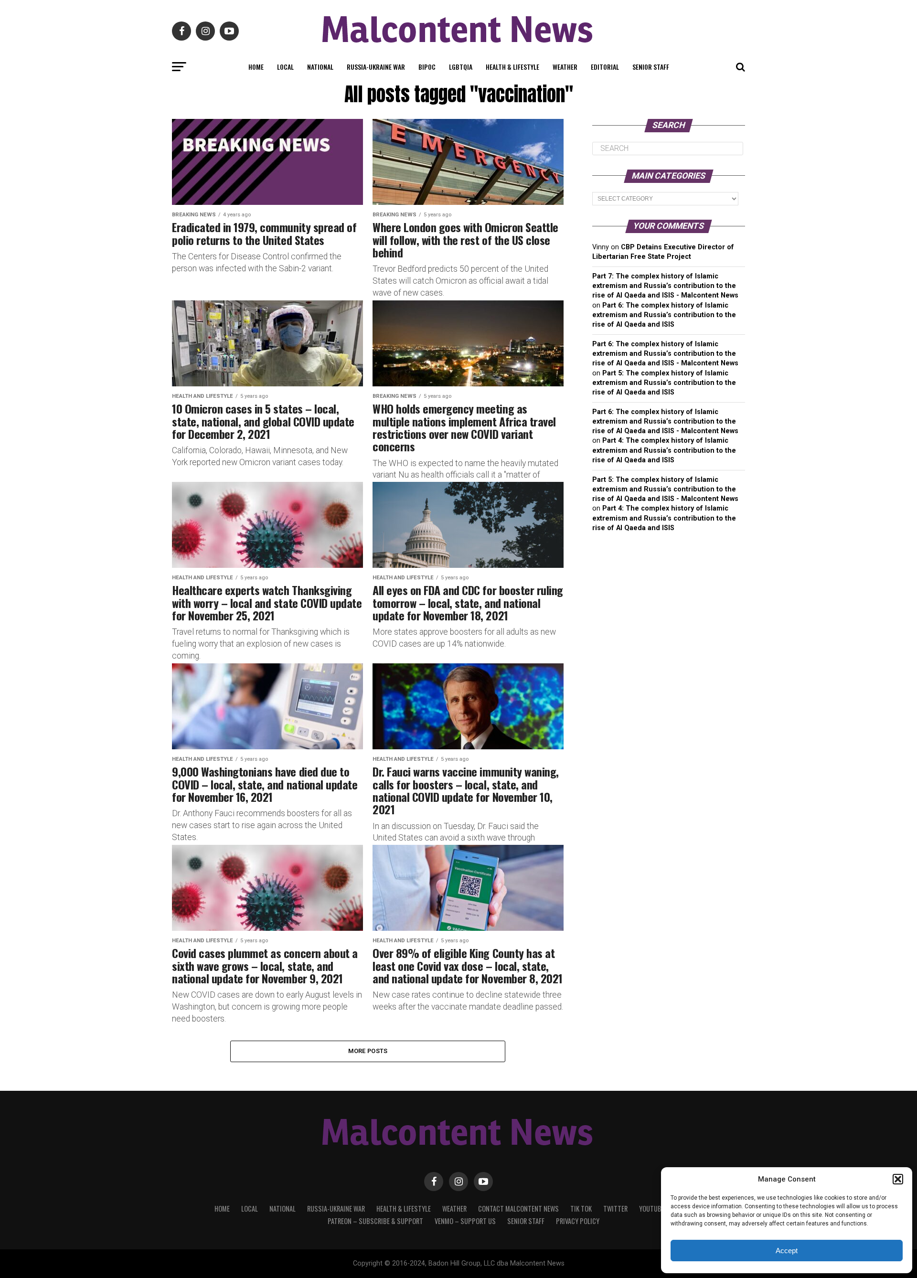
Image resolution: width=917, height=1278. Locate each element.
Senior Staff (650, 67)
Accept (787, 1250)
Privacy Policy (577, 1221)
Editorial (605, 67)
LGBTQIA (460, 67)
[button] (898, 1179)
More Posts (368, 1050)
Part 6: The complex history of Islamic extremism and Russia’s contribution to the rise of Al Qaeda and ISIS (664, 315)
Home (256, 67)
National (320, 67)
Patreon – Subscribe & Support (375, 1221)
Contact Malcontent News (518, 1208)
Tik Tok (581, 1208)
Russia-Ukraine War (376, 67)
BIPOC (427, 67)
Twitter (615, 1208)
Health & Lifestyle (512, 67)
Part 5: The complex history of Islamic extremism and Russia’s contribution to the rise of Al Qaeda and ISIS (664, 382)
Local (285, 67)
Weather (565, 67)
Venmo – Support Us (465, 1221)
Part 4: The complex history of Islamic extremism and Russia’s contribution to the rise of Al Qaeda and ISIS (664, 450)
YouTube (651, 1208)
